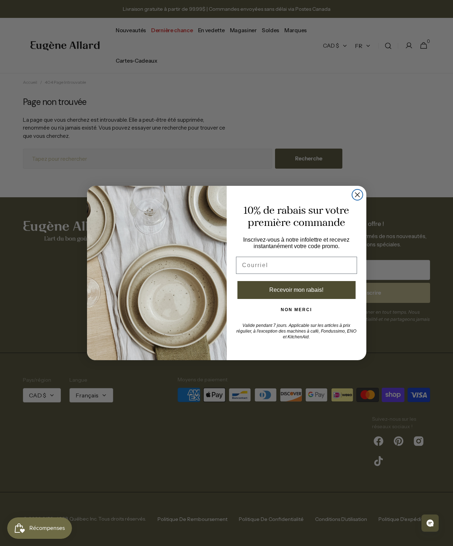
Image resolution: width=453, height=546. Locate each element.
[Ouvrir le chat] (430, 523)
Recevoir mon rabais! (296, 290)
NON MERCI (296, 309)
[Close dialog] (357, 194)
